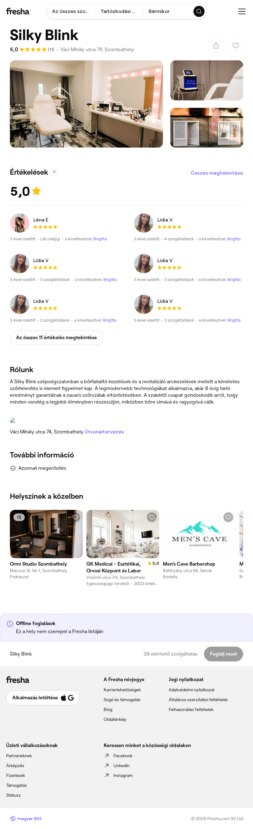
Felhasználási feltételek (191, 709)
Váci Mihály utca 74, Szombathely (97, 49)
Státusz (13, 795)
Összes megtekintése (217, 173)
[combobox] (71, 11)
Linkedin (122, 765)
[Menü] (242, 11)
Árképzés (15, 765)
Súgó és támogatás (122, 699)
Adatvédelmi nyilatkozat (191, 689)
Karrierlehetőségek (122, 689)
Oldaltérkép (115, 719)
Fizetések (15, 775)
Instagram (123, 775)
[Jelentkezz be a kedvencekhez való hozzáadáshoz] (75, 517)
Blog (108, 709)
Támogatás (16, 785)
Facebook (123, 755)
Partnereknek (19, 755)
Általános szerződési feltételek (198, 699)
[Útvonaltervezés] (126, 420)
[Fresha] (17, 11)
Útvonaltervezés (104, 431)
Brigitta (100, 239)
